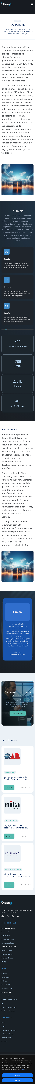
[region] (17, 1069)
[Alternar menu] (32, 4)
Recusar (17, 1080)
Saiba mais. (24, 1069)
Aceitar (17, 1075)
